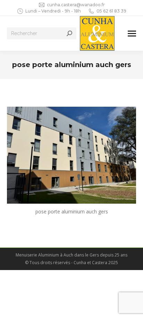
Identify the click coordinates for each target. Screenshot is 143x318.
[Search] (69, 33)
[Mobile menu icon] (132, 34)
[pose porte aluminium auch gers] (71, 155)
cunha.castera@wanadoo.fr (76, 4)
